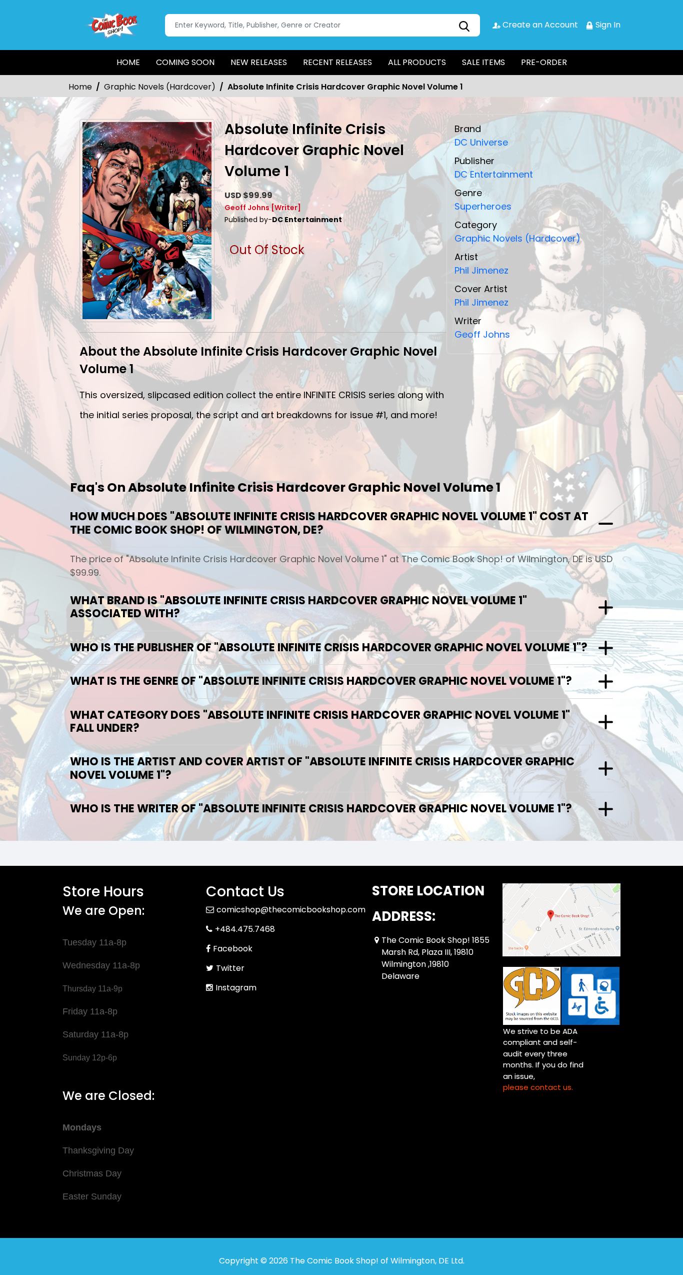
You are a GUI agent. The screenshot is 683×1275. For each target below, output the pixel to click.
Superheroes (483, 206)
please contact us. (538, 1087)
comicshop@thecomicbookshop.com (291, 909)
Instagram (236, 987)
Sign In (607, 25)
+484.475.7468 (245, 929)
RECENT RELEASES (337, 62)
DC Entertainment (493, 174)
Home (80, 87)
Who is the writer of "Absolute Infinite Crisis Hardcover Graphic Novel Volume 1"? (321, 808)
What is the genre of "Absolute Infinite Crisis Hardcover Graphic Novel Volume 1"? (321, 681)
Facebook (232, 948)
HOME (128, 62)
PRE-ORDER (544, 62)
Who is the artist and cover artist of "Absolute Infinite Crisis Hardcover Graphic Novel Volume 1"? (322, 768)
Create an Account (539, 25)
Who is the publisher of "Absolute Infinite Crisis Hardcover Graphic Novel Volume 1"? (329, 647)
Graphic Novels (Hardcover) (160, 87)
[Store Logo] (112, 25)
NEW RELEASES (258, 62)
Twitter (230, 968)
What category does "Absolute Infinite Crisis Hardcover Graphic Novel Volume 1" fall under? (320, 721)
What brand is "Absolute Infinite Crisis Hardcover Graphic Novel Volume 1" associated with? (298, 607)
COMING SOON (185, 62)
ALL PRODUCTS (417, 62)
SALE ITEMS (483, 62)
